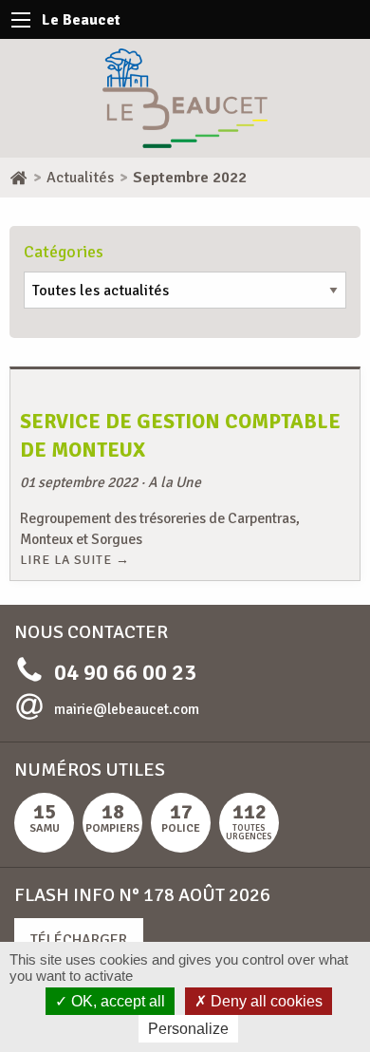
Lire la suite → (75, 560)
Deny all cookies (265, 1001)
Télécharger (78, 939)
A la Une (174, 482)
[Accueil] (18, 177)
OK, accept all (116, 1001)
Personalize (188, 1029)
